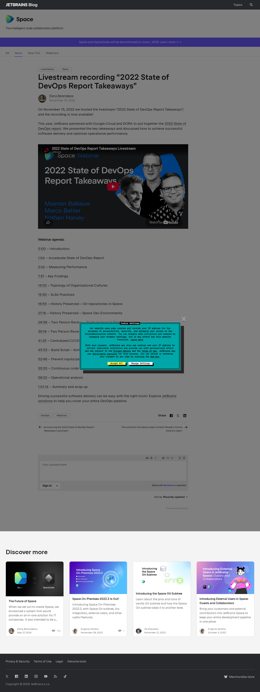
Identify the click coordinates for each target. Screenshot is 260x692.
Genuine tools (76, 661)
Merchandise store (240, 678)
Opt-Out (155, 356)
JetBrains (37, 684)
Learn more (137, 339)
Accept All (116, 363)
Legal (59, 661)
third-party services (104, 353)
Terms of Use (149, 351)
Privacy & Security (18, 661)
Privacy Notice (122, 351)
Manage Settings (140, 363)
